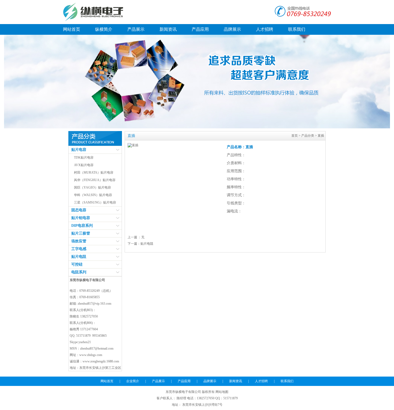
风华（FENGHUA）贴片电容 (95, 180)
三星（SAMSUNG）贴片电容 (95, 202)
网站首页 (71, 29)
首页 (294, 135)
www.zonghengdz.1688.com (101, 361)
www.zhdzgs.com (90, 355)
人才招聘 (264, 29)
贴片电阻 (146, 244)
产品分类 (307, 135)
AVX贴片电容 (84, 165)
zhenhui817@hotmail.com (96, 348)
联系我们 (296, 29)
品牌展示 (232, 29)
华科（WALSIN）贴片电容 (93, 195)
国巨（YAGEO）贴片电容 (92, 187)
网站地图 (221, 392)
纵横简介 (103, 29)
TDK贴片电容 (84, 157)
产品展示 (135, 29)
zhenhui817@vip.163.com (94, 303)
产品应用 (200, 29)
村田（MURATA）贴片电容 (93, 172)
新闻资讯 (168, 29)
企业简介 (132, 381)
